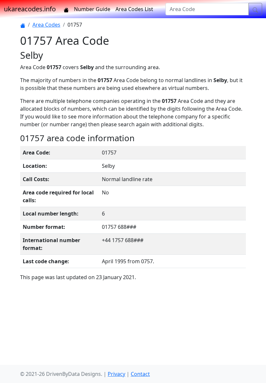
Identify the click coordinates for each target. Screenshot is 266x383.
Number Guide (92, 9)
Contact (140, 373)
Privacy (116, 373)
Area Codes (46, 24)
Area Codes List (134, 9)
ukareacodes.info (30, 9)
